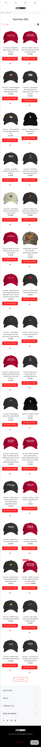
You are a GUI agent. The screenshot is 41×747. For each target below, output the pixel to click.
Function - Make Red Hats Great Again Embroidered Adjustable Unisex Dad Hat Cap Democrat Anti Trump (11, 293)
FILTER (6, 24)
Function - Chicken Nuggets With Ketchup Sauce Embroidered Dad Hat (10, 89)
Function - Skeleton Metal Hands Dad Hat (30, 130)
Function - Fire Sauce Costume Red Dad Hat (30, 540)
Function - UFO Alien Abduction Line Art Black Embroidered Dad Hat (30, 171)
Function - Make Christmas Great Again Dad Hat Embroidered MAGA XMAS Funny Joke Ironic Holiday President (30, 458)
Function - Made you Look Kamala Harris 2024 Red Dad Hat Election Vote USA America (10, 375)
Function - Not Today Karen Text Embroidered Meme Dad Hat (30, 619)
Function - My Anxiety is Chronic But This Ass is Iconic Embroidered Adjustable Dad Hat (10, 500)
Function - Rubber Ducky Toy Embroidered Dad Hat (11, 618)
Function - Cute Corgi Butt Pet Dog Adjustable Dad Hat (11, 131)
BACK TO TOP (20, 742)
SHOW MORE (20, 679)
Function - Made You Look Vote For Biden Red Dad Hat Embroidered (30, 579)
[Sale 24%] (30, 567)
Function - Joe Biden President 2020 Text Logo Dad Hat (11, 171)
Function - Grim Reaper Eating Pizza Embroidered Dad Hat (11, 416)
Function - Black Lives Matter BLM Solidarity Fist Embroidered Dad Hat (30, 211)
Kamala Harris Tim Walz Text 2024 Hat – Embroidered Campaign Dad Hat (30, 252)
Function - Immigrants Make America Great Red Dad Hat (11, 50)
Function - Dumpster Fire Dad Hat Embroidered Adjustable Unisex (11, 579)
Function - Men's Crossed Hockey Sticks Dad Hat (30, 333)
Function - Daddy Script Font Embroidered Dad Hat (10, 657)
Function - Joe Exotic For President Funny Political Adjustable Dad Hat (30, 658)
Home (2, 13)
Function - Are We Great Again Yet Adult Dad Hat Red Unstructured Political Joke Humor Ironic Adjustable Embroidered (11, 458)
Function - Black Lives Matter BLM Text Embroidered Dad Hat (30, 374)
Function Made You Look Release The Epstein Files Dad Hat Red (11, 251)
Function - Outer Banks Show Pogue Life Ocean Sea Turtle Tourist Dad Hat (11, 334)
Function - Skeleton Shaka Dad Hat (30, 415)
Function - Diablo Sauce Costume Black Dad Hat (10, 540)
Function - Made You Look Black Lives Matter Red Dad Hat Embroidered (30, 50)
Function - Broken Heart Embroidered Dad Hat (30, 291)
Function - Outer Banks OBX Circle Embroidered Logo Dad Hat (10, 211)
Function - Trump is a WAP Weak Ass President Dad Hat (30, 499)
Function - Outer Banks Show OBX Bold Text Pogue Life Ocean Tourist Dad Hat (30, 90)
